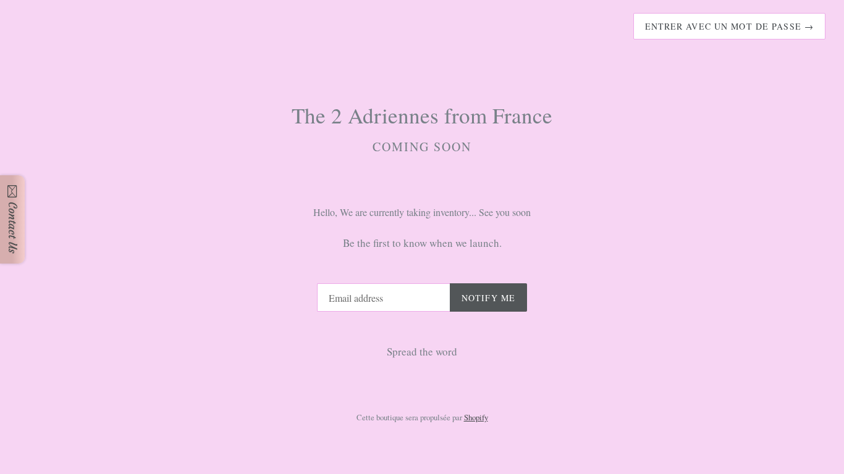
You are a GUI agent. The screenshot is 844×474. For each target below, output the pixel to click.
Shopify (476, 417)
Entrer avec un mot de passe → (729, 26)
